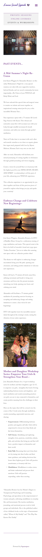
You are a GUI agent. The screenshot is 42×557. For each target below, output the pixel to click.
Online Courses (21, 19)
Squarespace (25, 546)
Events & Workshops (21, 23)
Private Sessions (21, 15)
